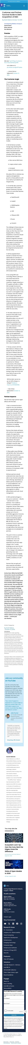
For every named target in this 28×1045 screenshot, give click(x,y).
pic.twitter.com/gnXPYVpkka (14, 67)
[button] (1, 5)
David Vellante (8, 20)
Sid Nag (6, 876)
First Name (7, 998)
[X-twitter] (9, 923)
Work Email (7, 1003)
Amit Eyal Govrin (8, 854)
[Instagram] (21, 923)
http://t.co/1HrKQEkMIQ (13, 385)
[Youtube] (5, 923)
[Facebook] (17, 923)
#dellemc (14, 383)
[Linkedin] (13, 923)
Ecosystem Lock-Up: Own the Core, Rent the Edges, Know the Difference (14, 848)
